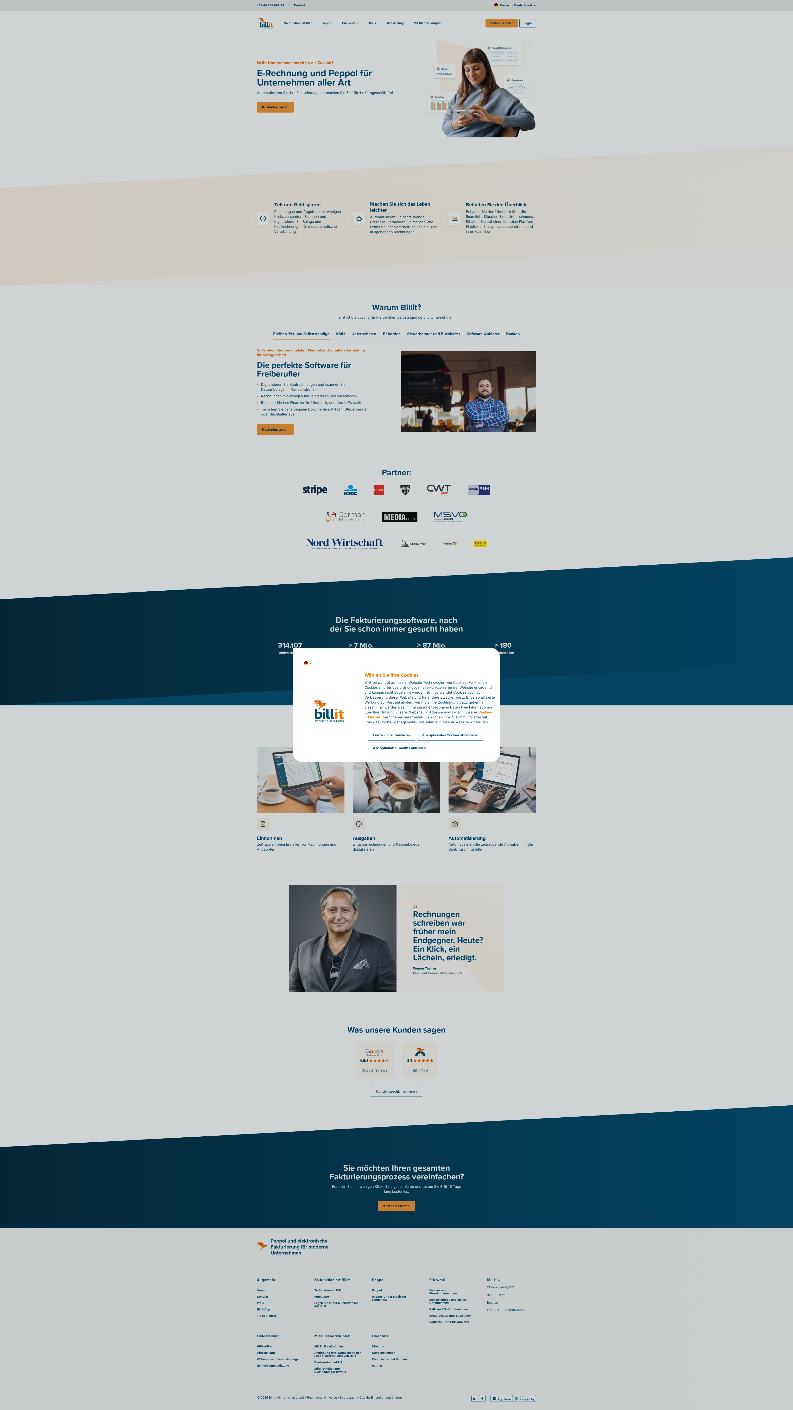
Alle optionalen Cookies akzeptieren (450, 735)
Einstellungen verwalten (392, 735)
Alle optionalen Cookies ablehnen (399, 747)
